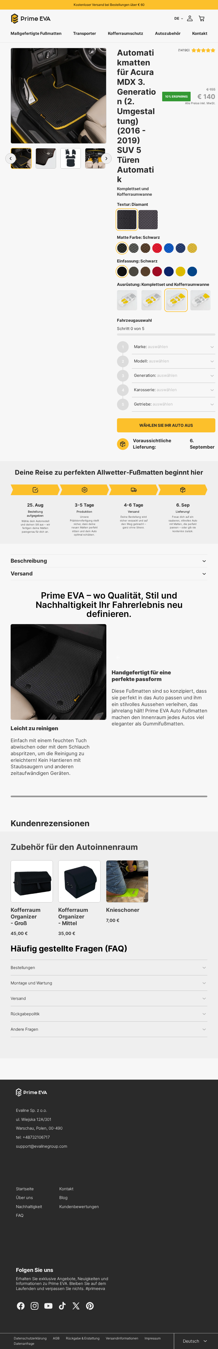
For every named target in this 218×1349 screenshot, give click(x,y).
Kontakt (66, 1189)
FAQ (19, 1215)
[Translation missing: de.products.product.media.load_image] (21, 158)
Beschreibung (29, 560)
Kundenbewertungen (79, 1207)
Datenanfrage (24, 1344)
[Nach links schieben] (10, 158)
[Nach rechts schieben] (106, 158)
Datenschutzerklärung (30, 1338)
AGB (56, 1338)
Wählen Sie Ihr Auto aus (166, 425)
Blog (63, 1198)
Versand (22, 573)
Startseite (25, 1189)
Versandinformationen (122, 1338)
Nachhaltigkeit (29, 1207)
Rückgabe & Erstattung (82, 1338)
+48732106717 (36, 1137)
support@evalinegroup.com (41, 1146)
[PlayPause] (118, 657)
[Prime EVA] (109, 1097)
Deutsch (191, 1341)
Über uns (24, 1198)
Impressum (153, 1338)
